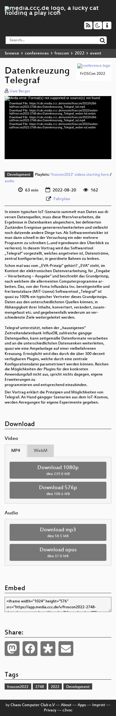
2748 (39, 687)
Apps (82, 705)
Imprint (98, 705)
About (66, 705)
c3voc (67, 710)
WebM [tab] (40, 450)
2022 (79, 53)
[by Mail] (65, 648)
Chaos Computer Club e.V (33, 705)
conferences (37, 53)
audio (9, 181)
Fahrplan (62, 199)
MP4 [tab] (15, 450)
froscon (61, 53)
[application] (58, 127)
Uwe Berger (20, 91)
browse (12, 53)
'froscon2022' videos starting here (79, 175)
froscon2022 (17, 687)
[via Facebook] (30, 648)
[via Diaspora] (48, 648)
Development (19, 175)
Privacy (50, 710)
